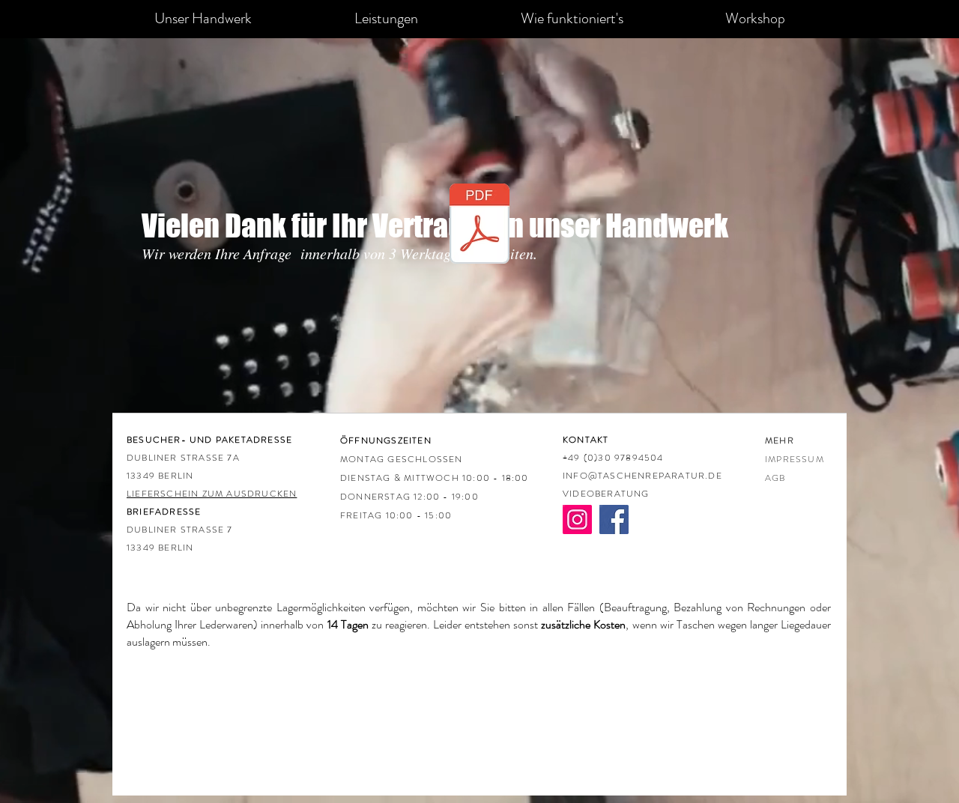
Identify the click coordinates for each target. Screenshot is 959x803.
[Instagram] (577, 519)
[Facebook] (614, 519)
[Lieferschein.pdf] (479, 225)
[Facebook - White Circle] (559, 432)
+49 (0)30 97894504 (613, 457)
